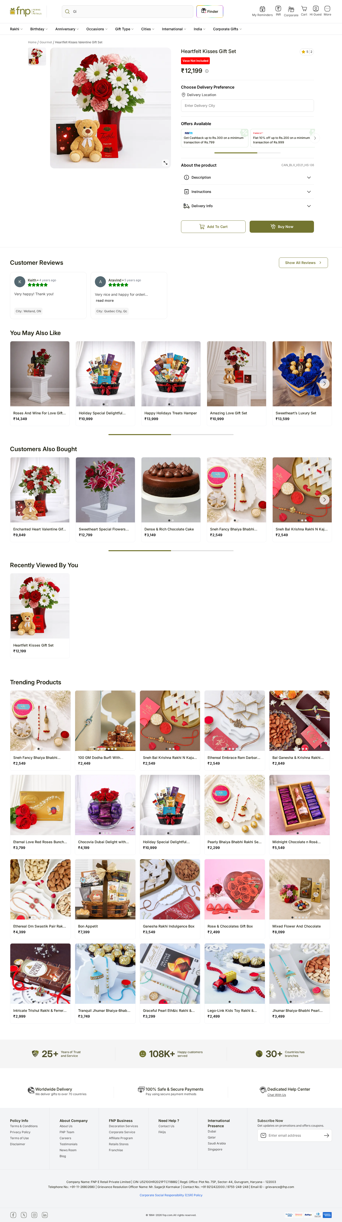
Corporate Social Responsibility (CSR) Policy (171, 1195)
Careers (65, 1138)
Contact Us (166, 1126)
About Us (66, 1126)
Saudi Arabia (217, 1143)
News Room (68, 1150)
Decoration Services (123, 1126)
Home (33, 42)
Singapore (215, 1149)
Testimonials (68, 1144)
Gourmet (47, 42)
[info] (206, 71)
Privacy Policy (20, 1132)
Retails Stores (118, 1144)
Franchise (116, 1150)
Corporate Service (122, 1132)
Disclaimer (17, 1144)
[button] (16, 29)
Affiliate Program (121, 1138)
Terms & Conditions (24, 1126)
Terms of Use (19, 1138)
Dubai (212, 1131)
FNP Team (67, 1132)
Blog (63, 1156)
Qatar (212, 1137)
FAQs (162, 1132)
